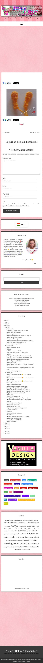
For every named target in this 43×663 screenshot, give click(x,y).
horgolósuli (30, 537)
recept (26, 546)
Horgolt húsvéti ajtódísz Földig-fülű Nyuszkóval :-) (19, 391)
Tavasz (32, 496)
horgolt (15, 526)
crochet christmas (34, 520)
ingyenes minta (17, 543)
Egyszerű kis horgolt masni (13, 396)
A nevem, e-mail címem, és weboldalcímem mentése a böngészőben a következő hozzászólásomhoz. (21, 205)
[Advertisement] (21, 48)
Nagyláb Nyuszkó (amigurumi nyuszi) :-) (16, 393)
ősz (29, 549)
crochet (27, 520)
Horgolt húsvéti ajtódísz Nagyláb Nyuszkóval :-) (18, 389)
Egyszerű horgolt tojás (12, 409)
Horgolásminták (8, 488)
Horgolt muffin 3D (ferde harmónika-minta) (17, 386)
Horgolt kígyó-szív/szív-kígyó (14, 403)
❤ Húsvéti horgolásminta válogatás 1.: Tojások (18, 416)
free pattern (7, 526)
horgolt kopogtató (25, 529)
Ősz (11, 492)
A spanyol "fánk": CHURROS (14, 419)
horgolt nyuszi (35, 529)
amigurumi (13, 520)
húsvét (36, 536)
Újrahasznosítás (12, 500)
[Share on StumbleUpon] (5, 83)
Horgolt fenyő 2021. (11, 334)
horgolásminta (20, 536)
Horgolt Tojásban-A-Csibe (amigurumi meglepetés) (21, 298)
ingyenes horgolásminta (16, 540)
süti (36, 547)
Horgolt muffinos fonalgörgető (14, 384)
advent (7, 520)
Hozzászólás (7, 158)
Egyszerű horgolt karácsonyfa (21, 305)
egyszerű (26, 522)
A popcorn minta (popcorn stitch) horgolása (17, 352)
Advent (6, 480)
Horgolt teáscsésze (11, 362)
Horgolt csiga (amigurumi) (13, 404)
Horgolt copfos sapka (12, 421)
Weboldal (6, 194)
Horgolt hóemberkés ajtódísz (13, 339)
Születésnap (25, 496)
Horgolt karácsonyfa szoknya (14, 332)
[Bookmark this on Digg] (10, 83)
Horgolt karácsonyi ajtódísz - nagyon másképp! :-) (19, 335)
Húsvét (16, 488)
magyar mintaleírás (17, 547)
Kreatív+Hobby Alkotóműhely (22, 650)
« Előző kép (6, 132)
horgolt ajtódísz (23, 526)
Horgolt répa (10, 394)
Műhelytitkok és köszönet (13, 382)
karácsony (31, 543)
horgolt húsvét (31, 526)
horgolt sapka (8, 531)
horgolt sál (14, 530)
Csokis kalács (10, 414)
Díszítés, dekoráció (15, 480)
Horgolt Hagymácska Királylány (14, 361)
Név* (4, 178)
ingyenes (8, 540)
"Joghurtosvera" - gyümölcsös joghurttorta (17, 408)
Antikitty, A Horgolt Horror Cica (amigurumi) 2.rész (19, 356)
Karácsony (23, 488)
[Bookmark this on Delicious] (8, 83)
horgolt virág (22, 534)
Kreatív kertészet (33, 488)
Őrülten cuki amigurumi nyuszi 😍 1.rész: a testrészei (19, 381)
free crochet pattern (33, 522)
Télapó (23, 549)
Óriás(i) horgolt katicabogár (13, 406)
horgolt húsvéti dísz (16, 528)
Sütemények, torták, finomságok (12, 496)
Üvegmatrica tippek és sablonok (26, 500)
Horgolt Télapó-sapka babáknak (21, 300)
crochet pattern (9, 522)
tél (20, 549)
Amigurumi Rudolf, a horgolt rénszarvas (16, 342)
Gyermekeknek (8, 484)
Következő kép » (35, 132)
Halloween (17, 484)
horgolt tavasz (22, 531)
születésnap (32, 547)
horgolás (31, 533)
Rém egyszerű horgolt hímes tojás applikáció (17, 388)
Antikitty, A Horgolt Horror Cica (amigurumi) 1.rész (19, 357)
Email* (5, 186)
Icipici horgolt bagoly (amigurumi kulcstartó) (17, 330)
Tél (5, 500)
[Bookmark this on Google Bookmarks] (3, 83)
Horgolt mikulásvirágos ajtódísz (14, 344)
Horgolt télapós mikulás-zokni (14, 347)
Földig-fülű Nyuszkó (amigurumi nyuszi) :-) (17, 398)
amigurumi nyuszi (20, 520)
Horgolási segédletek (27, 484)
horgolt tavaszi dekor (31, 530)
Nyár (5, 492)
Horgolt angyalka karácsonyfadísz (22, 303)
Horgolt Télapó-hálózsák (21, 302)
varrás (26, 549)
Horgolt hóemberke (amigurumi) (14, 337)
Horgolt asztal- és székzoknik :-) (14, 418)
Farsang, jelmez (32, 480)
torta (18, 549)
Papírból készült (18, 492)
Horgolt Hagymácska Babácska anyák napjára (17, 359)
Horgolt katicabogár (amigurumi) (14, 413)
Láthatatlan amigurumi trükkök (14, 351)
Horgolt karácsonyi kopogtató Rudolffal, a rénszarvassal (20, 340)
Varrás (6, 503)
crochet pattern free (19, 522)
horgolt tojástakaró (14, 534)
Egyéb (24, 480)
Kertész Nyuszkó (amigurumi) (14, 371)
